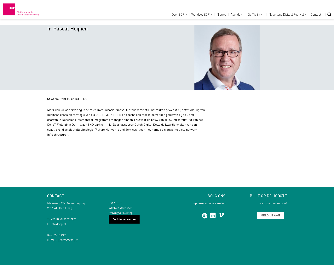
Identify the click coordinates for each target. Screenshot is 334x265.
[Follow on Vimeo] (221, 216)
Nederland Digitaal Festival (286, 14)
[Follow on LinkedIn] (213, 216)
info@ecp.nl (58, 224)
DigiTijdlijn (253, 14)
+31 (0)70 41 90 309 (63, 219)
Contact (316, 14)
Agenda (235, 14)
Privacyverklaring (121, 212)
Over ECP (178, 14)
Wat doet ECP (200, 14)
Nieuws (221, 14)
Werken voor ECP (120, 207)
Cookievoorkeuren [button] (124, 219)
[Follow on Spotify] (205, 216)
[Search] (329, 14)
